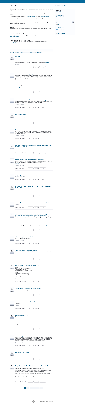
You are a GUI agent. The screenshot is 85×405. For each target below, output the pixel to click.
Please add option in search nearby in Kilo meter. (27, 265)
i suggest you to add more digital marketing (26, 175)
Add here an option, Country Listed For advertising (28, 236)
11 (38, 388)
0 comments (17, 64)
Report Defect (21, 227)
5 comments (17, 204)
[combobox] (64, 22)
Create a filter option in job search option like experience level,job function (33, 202)
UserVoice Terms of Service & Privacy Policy (46, 401)
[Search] (73, 22)
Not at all (31, 67)
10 (36, 388)
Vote (12, 59)
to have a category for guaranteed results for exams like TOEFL (31, 336)
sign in (65, 5)
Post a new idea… (59, 11)
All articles (60, 31)
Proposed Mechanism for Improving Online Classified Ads (29, 74)
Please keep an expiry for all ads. (23, 352)
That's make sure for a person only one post (26, 250)
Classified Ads (18, 56)
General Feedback (22, 176)
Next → (41, 388)
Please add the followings (21, 315)
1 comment (16, 227)
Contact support (61, 24)
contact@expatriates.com (23, 13)
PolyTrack (17, 163)
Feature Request (22, 89)
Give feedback (61, 27)
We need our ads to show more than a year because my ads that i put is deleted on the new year (33, 146)
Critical (44, 67)
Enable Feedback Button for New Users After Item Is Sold (29, 159)
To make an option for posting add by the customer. (28, 288)
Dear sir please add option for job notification (26, 301)
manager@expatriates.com (45, 16)
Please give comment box (21, 114)
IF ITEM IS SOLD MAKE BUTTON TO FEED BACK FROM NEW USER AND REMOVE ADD (33, 187)
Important (37, 67)
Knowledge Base (61, 29)
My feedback (39, 52)
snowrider (47, 62)
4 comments (17, 176)
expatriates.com (61, 33)
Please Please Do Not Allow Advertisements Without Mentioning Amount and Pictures (33, 366)
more (19, 87)
